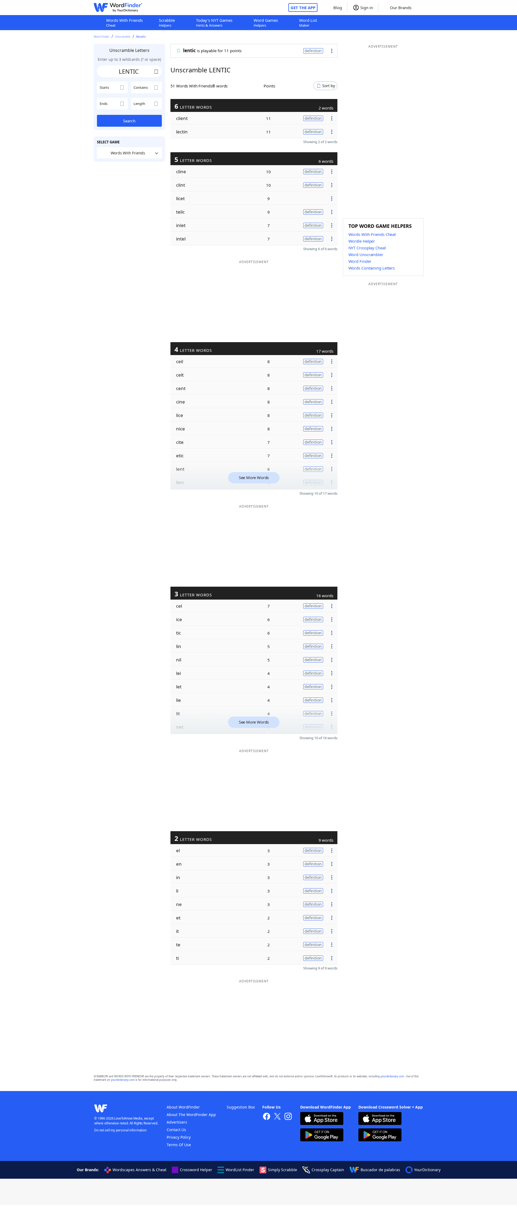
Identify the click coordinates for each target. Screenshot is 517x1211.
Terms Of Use (179, 1144)
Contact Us (176, 1129)
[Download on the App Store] (321, 1119)
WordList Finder (240, 1169)
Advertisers (177, 1122)
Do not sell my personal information (120, 1130)
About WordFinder (183, 1107)
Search (129, 120)
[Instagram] (288, 1117)
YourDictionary (427, 1169)
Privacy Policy (179, 1137)
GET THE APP (303, 7)
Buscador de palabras (380, 1169)
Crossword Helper (196, 1169)
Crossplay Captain (328, 1169)
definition (313, 50)
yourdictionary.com (392, 1076)
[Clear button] (156, 71)
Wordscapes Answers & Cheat (139, 1169)
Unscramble (122, 36)
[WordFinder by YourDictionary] (118, 7)
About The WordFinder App (191, 1114)
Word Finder (101, 36)
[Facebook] (266, 1117)
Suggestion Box (241, 1107)
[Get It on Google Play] (321, 1135)
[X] (277, 1117)
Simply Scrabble (282, 1169)
